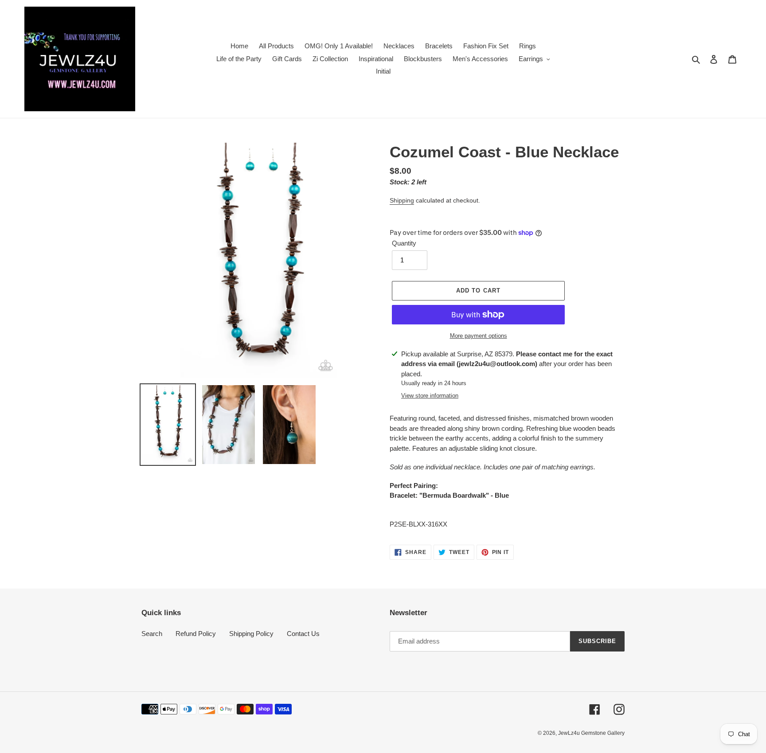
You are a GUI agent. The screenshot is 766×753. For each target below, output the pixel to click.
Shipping (402, 200)
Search (151, 633)
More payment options (478, 335)
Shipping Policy (251, 633)
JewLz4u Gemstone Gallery (591, 733)
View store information (429, 395)
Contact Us (303, 633)
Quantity (404, 243)
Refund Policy (196, 633)
